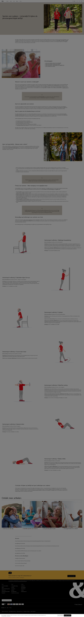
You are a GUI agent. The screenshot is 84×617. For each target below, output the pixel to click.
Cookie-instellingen (60, 615)
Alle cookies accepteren (67, 615)
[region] (42, 615)
